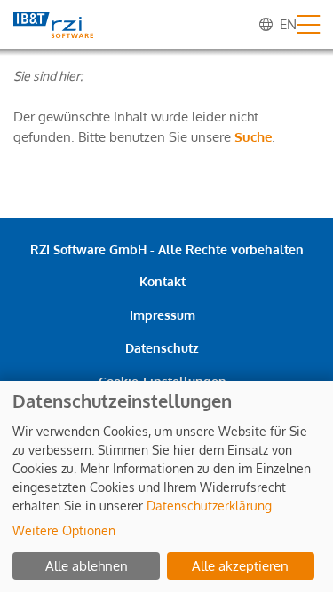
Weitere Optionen (63, 530)
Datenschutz (162, 347)
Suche (253, 137)
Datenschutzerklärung (209, 505)
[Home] (53, 25)
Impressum (162, 315)
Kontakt (162, 281)
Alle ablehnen (86, 565)
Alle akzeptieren (240, 565)
